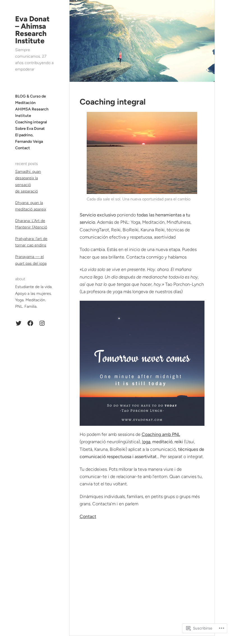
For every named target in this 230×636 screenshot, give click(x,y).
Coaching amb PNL (161, 434)
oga (146, 441)
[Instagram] (42, 323)
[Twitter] (18, 323)
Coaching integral (113, 102)
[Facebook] (30, 323)
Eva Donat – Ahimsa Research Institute (32, 29)
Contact (88, 516)
